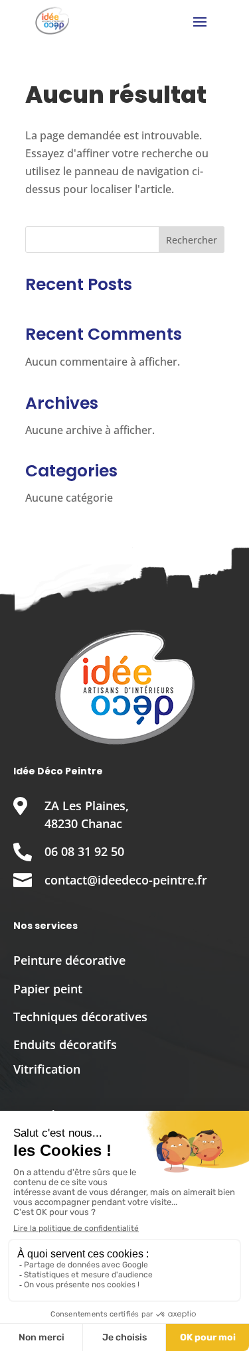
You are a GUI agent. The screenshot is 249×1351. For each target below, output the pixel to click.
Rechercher (191, 240)
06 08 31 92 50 (84, 851)
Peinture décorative (69, 960)
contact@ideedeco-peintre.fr (125, 880)
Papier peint (47, 989)
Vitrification (46, 1069)
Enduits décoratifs (65, 1044)
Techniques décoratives (80, 1017)
